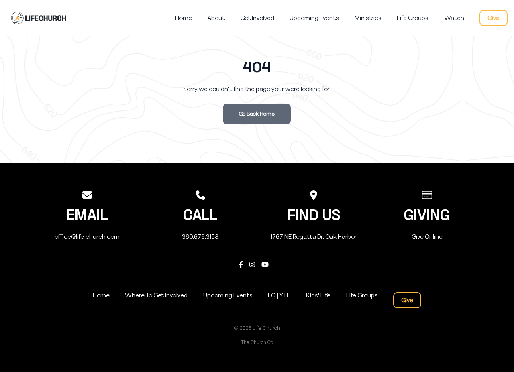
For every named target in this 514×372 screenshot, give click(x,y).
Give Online (427, 236)
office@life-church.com (87, 236)
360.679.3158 (200, 236)
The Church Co (257, 342)
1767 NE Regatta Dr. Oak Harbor (314, 236)
